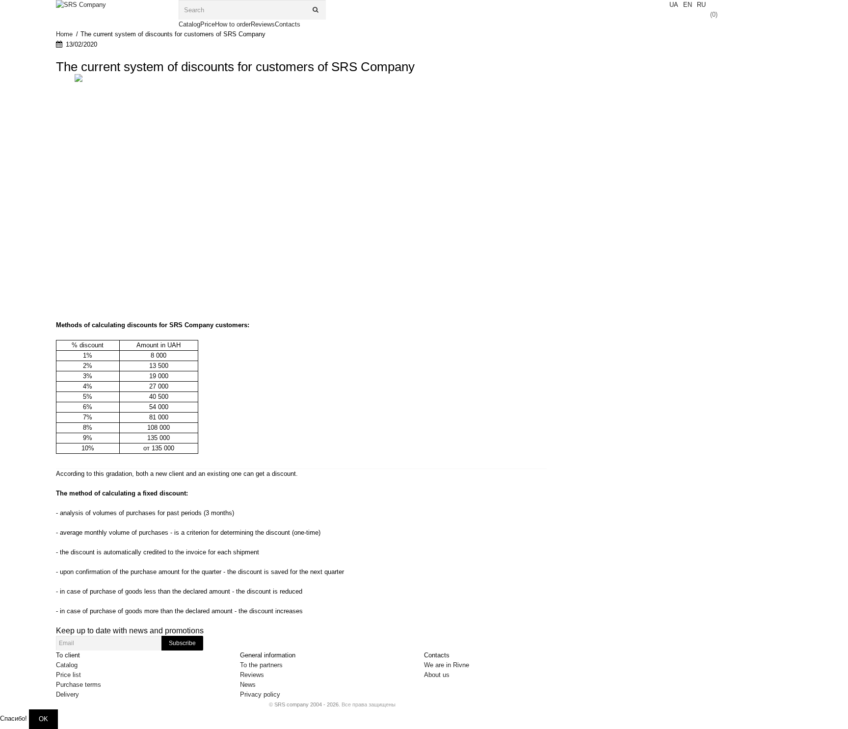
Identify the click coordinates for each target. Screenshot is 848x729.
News (248, 684)
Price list (68, 674)
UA (673, 4)
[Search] (316, 10)
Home (64, 34)
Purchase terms (78, 684)
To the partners (261, 665)
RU (701, 4)
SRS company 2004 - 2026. (307, 704)
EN (687, 4)
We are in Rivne (446, 665)
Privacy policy (260, 694)
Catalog (67, 665)
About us (437, 674)
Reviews (252, 674)
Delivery (67, 694)
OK (43, 719)
